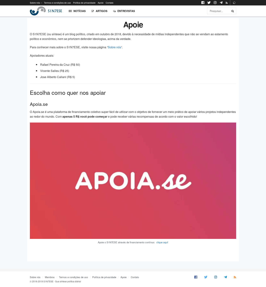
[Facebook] (195, 277)
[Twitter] (205, 277)
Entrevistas (126, 11)
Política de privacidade (84, 2)
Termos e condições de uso (57, 2)
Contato (109, 2)
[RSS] (227, 3)
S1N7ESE (48, 281)
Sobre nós (35, 2)
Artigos (101, 11)
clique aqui (162, 242)
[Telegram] (225, 277)
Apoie (101, 2)
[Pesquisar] (233, 11)
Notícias (79, 11)
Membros (50, 277)
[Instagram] (215, 277)
